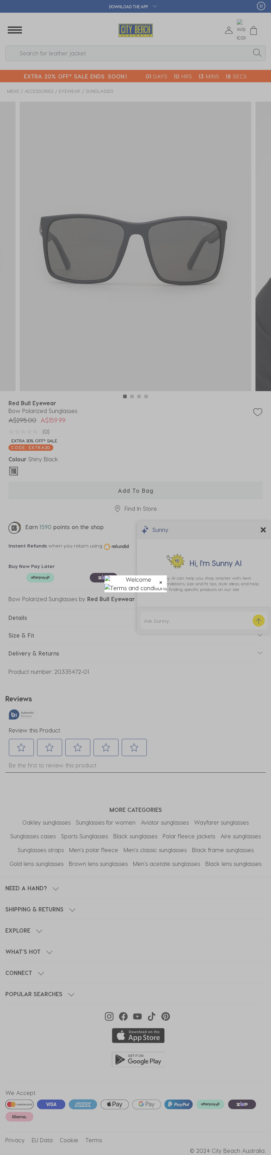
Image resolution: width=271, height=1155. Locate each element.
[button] (161, 581)
